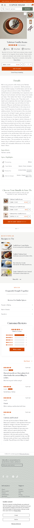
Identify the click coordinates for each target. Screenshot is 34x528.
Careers (4, 493)
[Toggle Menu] (2, 5)
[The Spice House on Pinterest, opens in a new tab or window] (13, 476)
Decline (16, 519)
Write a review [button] (17, 349)
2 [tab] (17, 228)
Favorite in (4, 314)
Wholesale (4, 496)
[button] (13, 45)
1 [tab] (16, 228)
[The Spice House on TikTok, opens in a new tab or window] (17, 476)
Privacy (20, 494)
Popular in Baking (6, 305)
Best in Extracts (5, 309)
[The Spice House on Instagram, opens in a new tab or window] (7, 476)
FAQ (20, 493)
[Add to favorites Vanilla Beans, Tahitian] (25, 13)
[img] (7, 367)
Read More (17, 60)
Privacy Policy (17, 510)
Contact (21, 489)
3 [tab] (18, 228)
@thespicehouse (24, 454)
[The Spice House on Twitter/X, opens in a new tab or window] (10, 476)
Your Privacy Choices (24, 496)
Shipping (21, 491)
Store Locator (5, 491)
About (3, 489)
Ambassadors (5, 494)
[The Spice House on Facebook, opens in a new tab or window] (3, 476)
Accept (16, 515)
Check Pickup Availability (17, 72)
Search (27, 9)
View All (23, 279)
